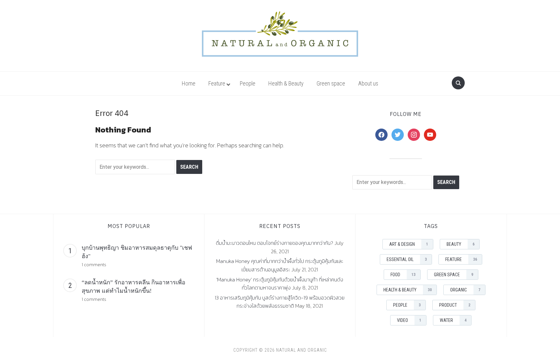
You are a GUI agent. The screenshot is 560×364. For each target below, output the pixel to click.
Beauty (460, 244)
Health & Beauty (407, 289)
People (407, 305)
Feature (461, 259)
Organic (465, 289)
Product (454, 305)
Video (409, 320)
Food (403, 274)
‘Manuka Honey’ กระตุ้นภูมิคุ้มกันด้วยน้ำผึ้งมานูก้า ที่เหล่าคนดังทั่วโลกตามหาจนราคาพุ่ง (279, 284)
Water (453, 320)
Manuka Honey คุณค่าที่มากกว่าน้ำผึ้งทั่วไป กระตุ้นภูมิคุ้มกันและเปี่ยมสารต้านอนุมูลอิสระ (279, 265)
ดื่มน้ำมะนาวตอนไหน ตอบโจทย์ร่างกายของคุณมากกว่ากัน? (274, 243)
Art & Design (408, 244)
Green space (453, 274)
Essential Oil (407, 259)
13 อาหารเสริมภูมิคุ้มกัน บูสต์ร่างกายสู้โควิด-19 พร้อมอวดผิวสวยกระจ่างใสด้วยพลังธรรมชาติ (279, 302)
